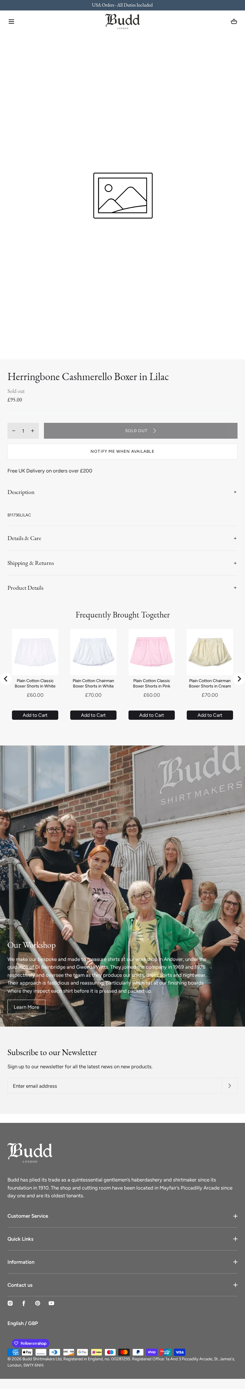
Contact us (20, 1285)
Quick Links (20, 1239)
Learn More (26, 1007)
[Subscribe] (230, 1086)
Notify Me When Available (122, 451)
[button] (11, 21)
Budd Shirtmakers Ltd (42, 1358)
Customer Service (27, 1216)
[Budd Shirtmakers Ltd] (122, 21)
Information (20, 1262)
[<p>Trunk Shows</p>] (122, 5)
